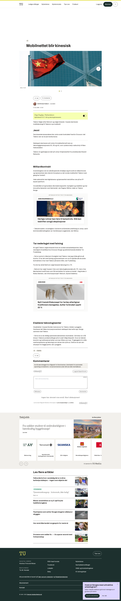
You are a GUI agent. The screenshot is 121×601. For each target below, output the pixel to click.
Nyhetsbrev (79, 561)
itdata (39, 350)
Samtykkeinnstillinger (83, 565)
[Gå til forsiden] (21, 4)
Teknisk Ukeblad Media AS (34, 594)
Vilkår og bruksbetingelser (84, 568)
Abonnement (23, 583)
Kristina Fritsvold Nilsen (27, 563)
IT (27, 40)
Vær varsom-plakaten (45, 577)
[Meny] (115, 4)
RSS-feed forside (53, 561)
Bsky (49, 571)
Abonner (108, 4)
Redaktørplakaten (61, 577)
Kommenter (47, 98)
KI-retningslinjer (81, 571)
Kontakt (22, 587)
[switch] (85, 116)
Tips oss (97, 553)
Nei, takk (104, 595)
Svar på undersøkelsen (92, 595)
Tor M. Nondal (24, 570)
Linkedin (50, 568)
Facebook (50, 565)
